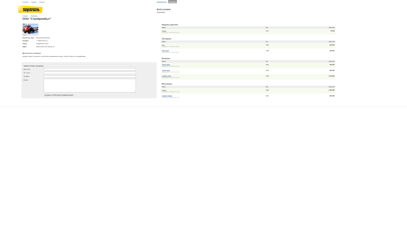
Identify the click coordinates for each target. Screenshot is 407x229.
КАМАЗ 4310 (166, 76)
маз (163, 45)
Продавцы (172, 2)
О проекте (25, 2)
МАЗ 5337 (165, 51)
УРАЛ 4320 (166, 65)
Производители (162, 2)
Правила (34, 2)
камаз (164, 31)
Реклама (41, 2)
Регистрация (161, 12)
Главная (25, 16)
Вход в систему (164, 9)
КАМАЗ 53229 (167, 96)
